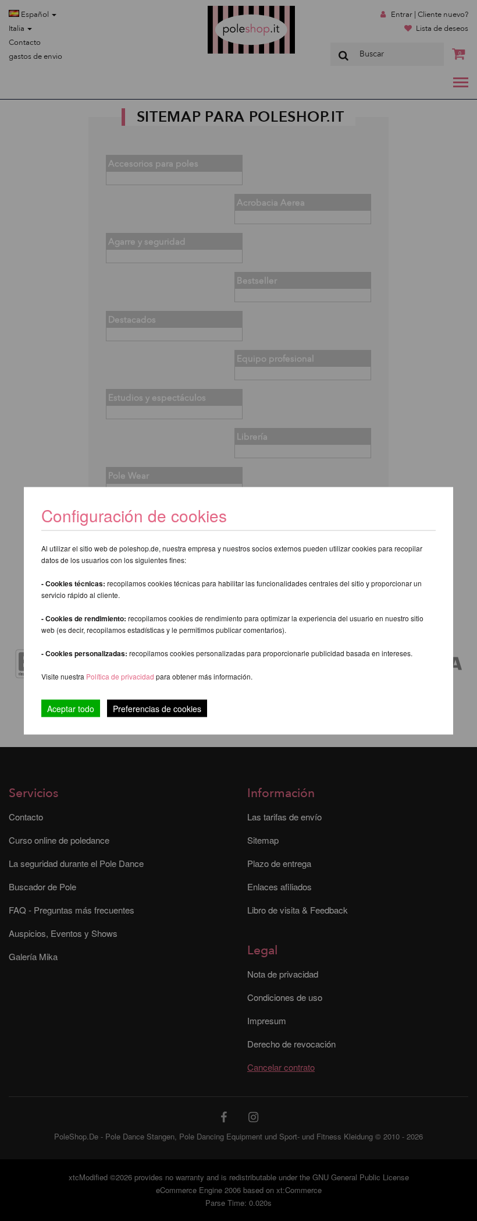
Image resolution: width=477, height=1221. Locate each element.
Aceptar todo (70, 708)
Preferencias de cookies (157, 708)
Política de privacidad (121, 676)
